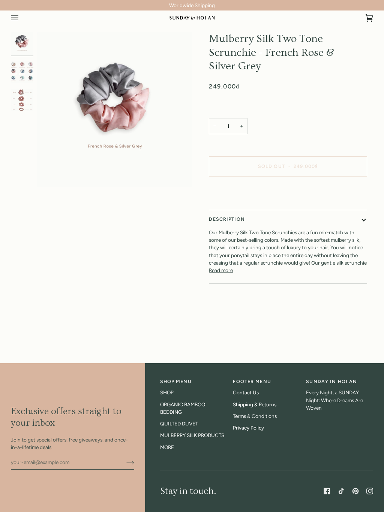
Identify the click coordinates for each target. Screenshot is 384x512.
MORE (167, 447)
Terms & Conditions (255, 416)
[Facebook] (327, 491)
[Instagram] (369, 491)
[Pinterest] (355, 491)
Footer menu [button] (252, 381)
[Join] (124, 462)
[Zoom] (114, 109)
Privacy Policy (248, 428)
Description (226, 219)
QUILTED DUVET (179, 424)
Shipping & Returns (254, 404)
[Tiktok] (341, 491)
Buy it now (288, 192)
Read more (221, 270)
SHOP (167, 392)
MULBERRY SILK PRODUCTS (192, 435)
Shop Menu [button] (176, 381)
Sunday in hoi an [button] (331, 381)
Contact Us (246, 392)
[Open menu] (22, 17)
